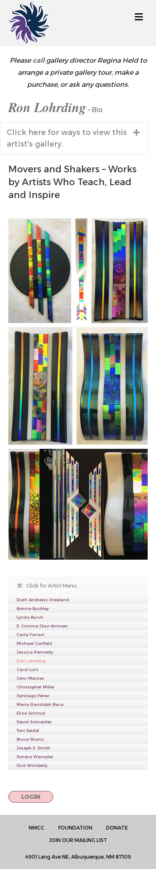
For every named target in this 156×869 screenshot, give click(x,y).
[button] (73, 138)
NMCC (37, 828)
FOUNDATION (75, 828)
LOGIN (30, 796)
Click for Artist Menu (51, 586)
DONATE (117, 828)
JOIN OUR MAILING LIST (78, 840)
